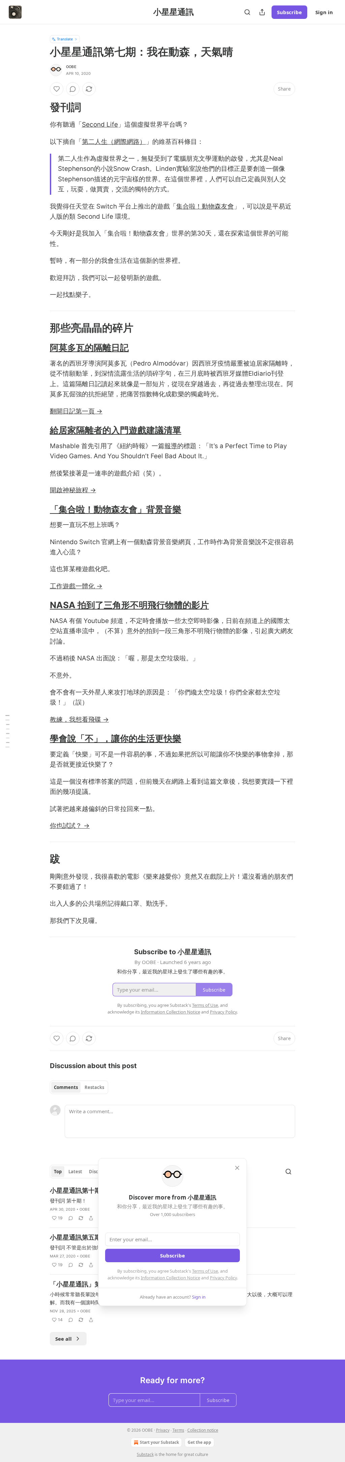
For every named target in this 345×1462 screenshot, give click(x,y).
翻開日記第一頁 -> (76, 411)
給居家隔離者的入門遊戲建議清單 (115, 430)
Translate (65, 38)
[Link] (40, 107)
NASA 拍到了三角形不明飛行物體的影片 (129, 605)
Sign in (324, 12)
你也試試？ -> (70, 826)
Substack (145, 1454)
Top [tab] (58, 1172)
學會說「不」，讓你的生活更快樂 (115, 738)
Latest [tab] (75, 1172)
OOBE (71, 66)
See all (63, 1338)
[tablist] (79, 1087)
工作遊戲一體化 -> (76, 586)
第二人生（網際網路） (114, 142)
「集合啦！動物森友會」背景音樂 (115, 509)
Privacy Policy (223, 1278)
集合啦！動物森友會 (205, 206)
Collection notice (202, 1430)
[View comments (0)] (73, 89)
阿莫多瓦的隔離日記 (89, 347)
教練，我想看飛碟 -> (79, 719)
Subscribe (289, 12)
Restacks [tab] (94, 1087)
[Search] (247, 12)
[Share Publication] (262, 12)
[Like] (56, 89)
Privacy (162, 1430)
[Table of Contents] (7, 731)
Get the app (199, 1442)
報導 (170, 446)
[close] (237, 1167)
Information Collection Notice (170, 1278)
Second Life (100, 124)
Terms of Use (205, 1271)
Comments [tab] (66, 1087)
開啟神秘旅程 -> (73, 490)
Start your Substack (159, 1442)
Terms (178, 1430)
